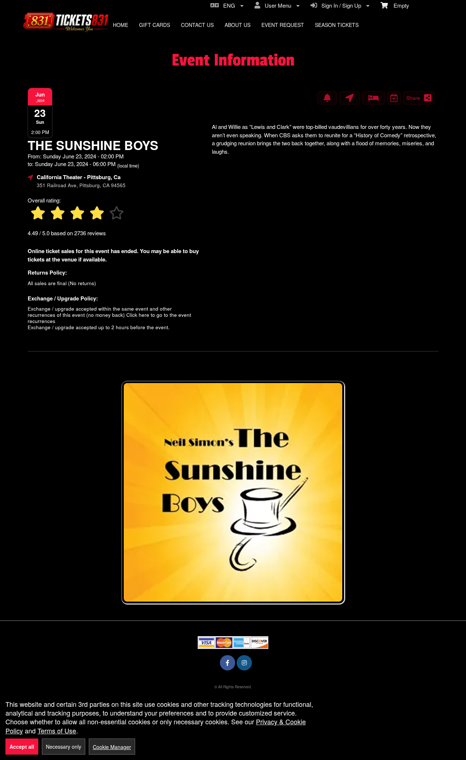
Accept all (21, 746)
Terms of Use (56, 730)
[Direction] (349, 98)
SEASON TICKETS (337, 24)
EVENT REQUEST (282, 24)
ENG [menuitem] (228, 5)
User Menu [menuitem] (276, 5)
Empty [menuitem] (398, 5)
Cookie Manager (112, 747)
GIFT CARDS (154, 24)
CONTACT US (197, 24)
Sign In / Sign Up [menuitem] (340, 5)
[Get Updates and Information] (327, 98)
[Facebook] (227, 662)
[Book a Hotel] (373, 98)
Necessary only (63, 746)
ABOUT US (237, 24)
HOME (120, 24)
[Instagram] (244, 662)
